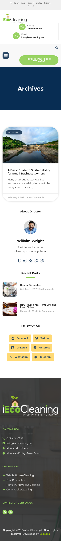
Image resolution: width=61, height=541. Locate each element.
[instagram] (33, 6)
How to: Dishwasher (30, 285)
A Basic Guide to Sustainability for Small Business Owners (29, 172)
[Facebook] (28, 6)
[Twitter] (24, 260)
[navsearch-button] (56, 47)
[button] (6, 55)
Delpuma (44, 533)
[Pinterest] (42, 260)
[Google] (30, 260)
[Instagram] (36, 260)
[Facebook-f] (18, 260)
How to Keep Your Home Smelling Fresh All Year (38, 306)
